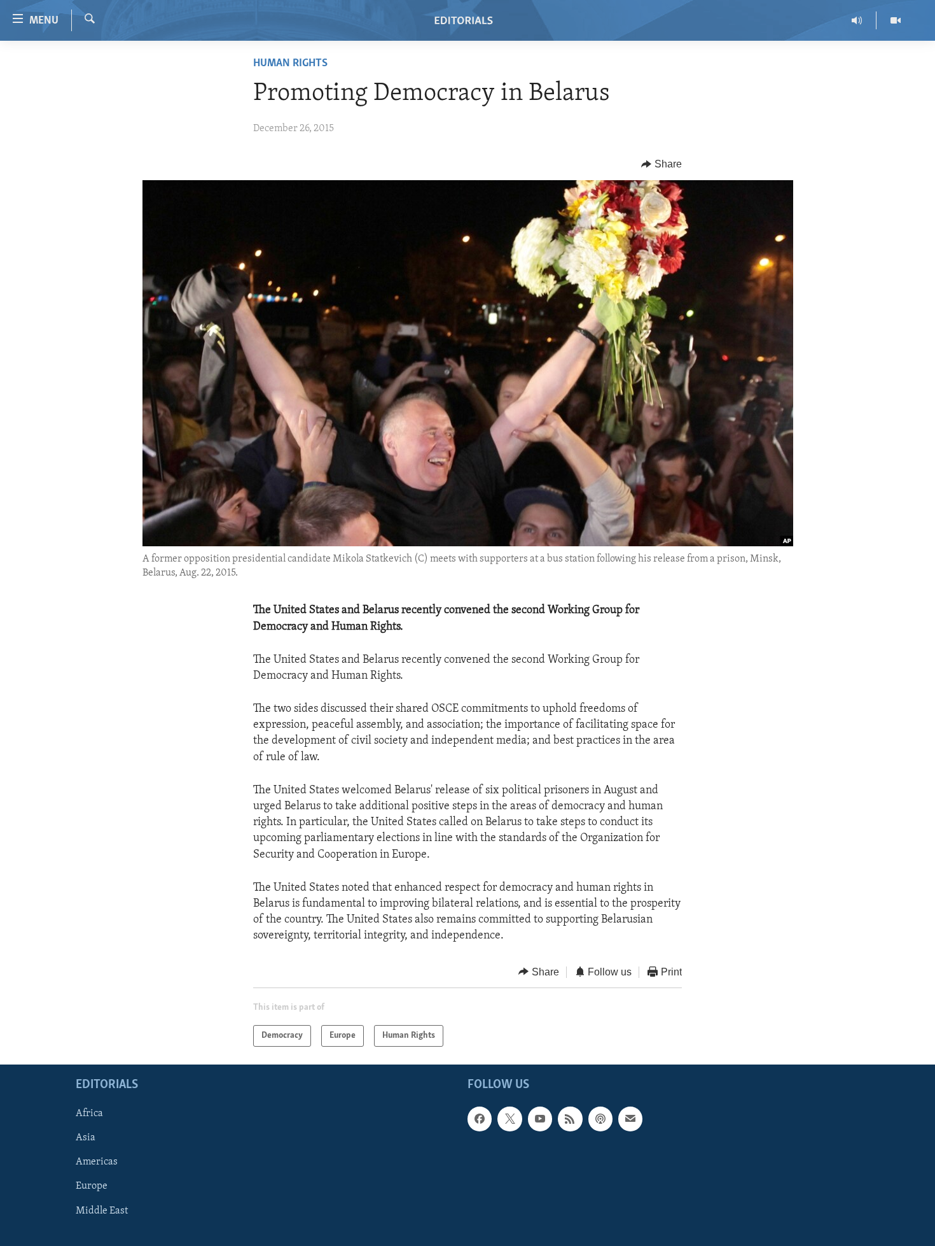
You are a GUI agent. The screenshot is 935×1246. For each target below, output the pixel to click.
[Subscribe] (630, 1119)
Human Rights (290, 63)
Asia (85, 1138)
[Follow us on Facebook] (480, 1119)
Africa (89, 1113)
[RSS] (570, 1119)
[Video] (895, 20)
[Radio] (857, 20)
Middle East (102, 1211)
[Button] (661, 164)
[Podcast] (600, 1119)
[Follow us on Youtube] (540, 1119)
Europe (91, 1187)
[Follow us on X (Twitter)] (509, 1119)
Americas (97, 1163)
